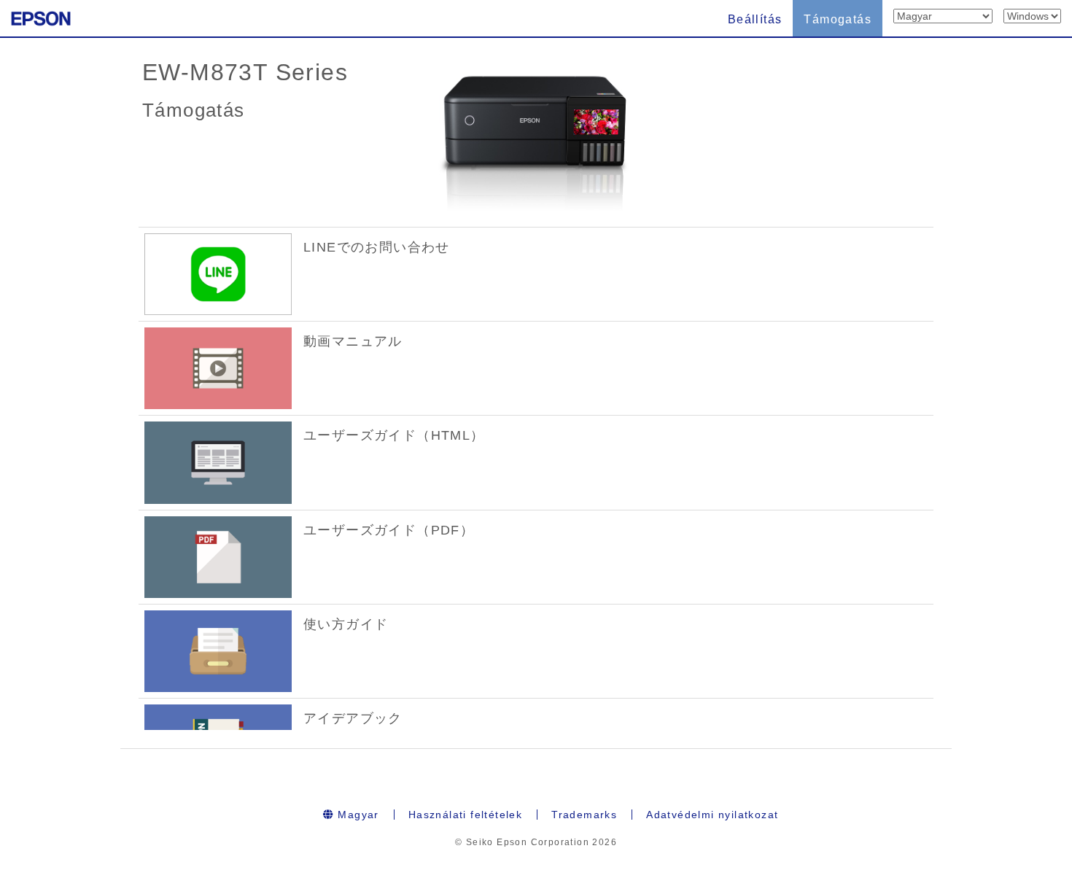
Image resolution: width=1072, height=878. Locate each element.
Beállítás (755, 19)
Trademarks (584, 814)
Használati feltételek (465, 814)
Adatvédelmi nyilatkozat (712, 814)
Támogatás (837, 19)
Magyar (356, 814)
